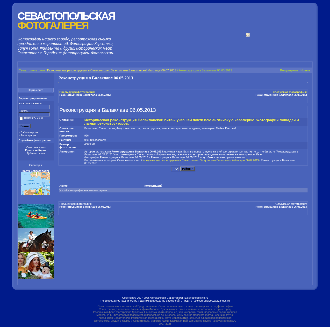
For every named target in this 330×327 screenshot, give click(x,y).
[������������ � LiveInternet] (288, 78)
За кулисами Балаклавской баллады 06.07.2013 (143, 70)
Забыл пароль (29, 132)
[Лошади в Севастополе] (36, 251)
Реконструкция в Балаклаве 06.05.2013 (85, 94)
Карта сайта (36, 90)
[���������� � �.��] (305, 78)
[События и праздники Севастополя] (36, 277)
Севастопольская (66, 20)
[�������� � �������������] (275, 78)
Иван (42, 153)
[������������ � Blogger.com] (284, 78)
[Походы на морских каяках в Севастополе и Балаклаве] (36, 227)
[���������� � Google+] (266, 78)
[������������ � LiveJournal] (292, 78)
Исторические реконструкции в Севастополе (78, 70)
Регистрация (28, 135)
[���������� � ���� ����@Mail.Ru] (297, 78)
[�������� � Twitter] (301, 78)
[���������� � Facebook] (279, 78)
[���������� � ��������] (271, 78)
